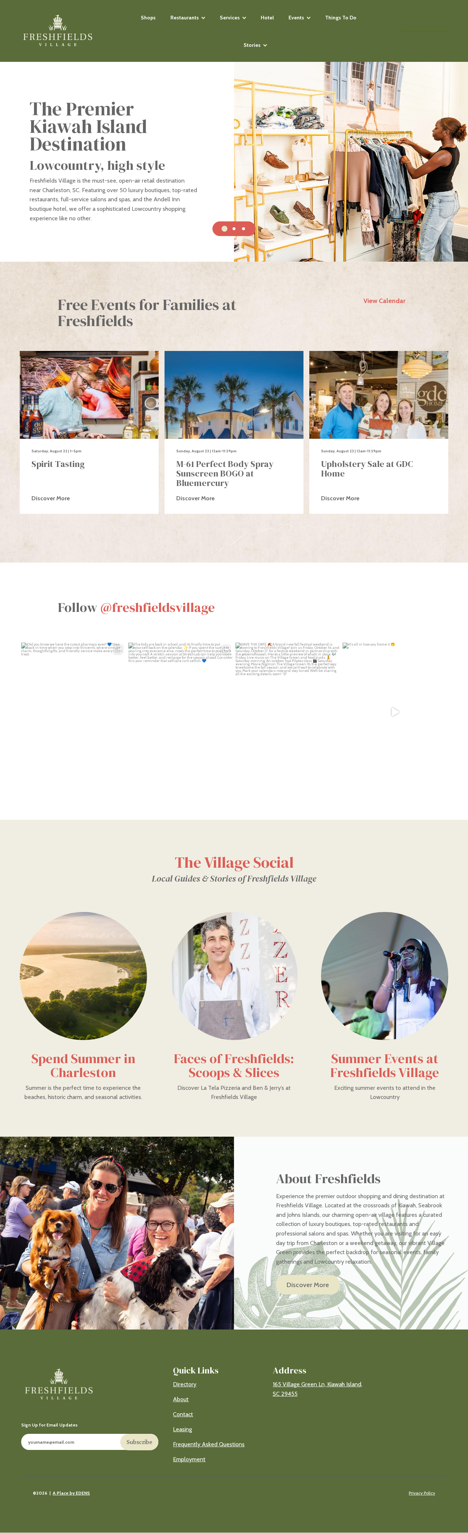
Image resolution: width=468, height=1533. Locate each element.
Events (296, 17)
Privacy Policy (422, 1493)
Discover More (50, 498)
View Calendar (384, 301)
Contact (183, 1414)
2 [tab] (234, 229)
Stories (252, 45)
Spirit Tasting (58, 464)
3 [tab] (243, 228)
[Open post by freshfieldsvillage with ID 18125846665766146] (287, 712)
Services (230, 17)
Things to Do (159, 184)
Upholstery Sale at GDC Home (367, 468)
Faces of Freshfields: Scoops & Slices (234, 1065)
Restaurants (184, 17)
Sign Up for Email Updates (49, 1425)
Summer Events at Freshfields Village (384, 1065)
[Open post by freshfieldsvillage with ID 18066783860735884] (395, 712)
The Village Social (234, 862)
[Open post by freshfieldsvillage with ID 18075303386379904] (180, 712)
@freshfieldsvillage (156, 607)
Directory (184, 1384)
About (181, 1399)
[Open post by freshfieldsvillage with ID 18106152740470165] (73, 712)
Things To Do (340, 17)
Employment (189, 1459)
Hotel (267, 17)
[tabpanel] (234, 161)
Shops (148, 17)
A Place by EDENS (71, 1493)
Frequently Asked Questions (209, 1444)
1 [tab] (224, 228)
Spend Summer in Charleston (83, 1065)
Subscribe (139, 1442)
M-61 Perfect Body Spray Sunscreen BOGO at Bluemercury (224, 473)
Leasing (182, 1429)
